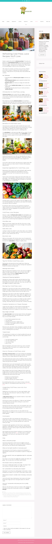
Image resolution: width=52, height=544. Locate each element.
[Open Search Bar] (26, 24)
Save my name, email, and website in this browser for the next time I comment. (17, 529)
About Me (48, 21)
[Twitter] (29, 1)
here (17, 432)
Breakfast (14, 21)
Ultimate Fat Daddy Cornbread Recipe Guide (11, 496)
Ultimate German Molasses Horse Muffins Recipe (11, 495)
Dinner (8, 21)
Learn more (42, 54)
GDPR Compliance (20, 540)
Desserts (26, 21)
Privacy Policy (25, 540)
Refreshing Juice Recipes (11, 494)
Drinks (36, 21)
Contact (42, 21)
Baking (20, 21)
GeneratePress (31, 542)
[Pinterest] (27, 1)
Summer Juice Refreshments (20, 494)
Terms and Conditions (31, 540)
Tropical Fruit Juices (28, 494)
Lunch (31, 21)
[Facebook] (22, 1)
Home (3, 21)
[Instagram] (25, 1)
